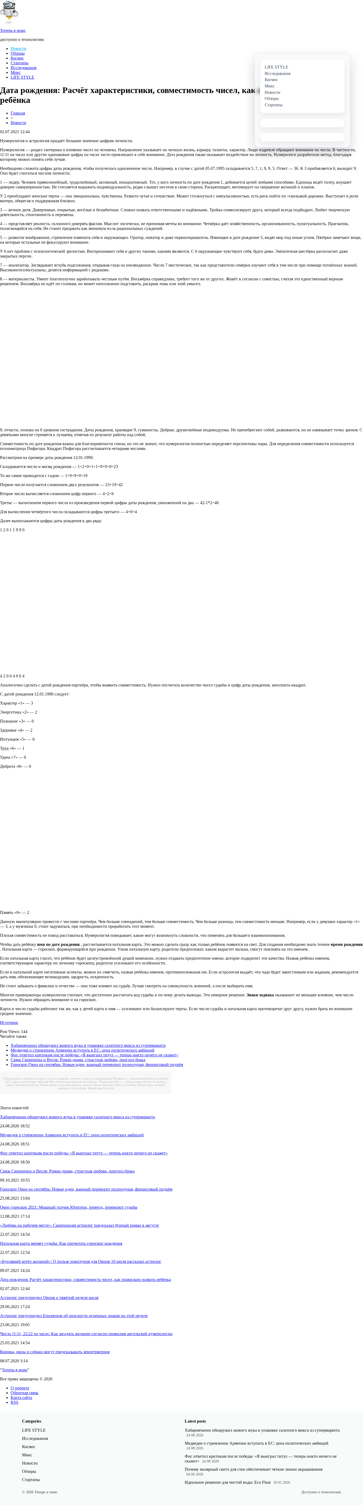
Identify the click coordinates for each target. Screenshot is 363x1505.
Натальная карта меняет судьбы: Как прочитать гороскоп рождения (61, 1243)
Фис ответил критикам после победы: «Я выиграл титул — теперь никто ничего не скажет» (94, 1055)
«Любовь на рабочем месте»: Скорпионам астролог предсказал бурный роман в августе (79, 1225)
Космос (17, 58)
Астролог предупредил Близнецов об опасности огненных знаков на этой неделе (74, 1315)
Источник (9, 1022)
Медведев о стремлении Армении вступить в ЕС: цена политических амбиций (82, 1050)
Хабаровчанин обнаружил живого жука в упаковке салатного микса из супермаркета (88, 1045)
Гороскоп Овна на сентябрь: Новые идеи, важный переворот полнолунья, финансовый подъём (97, 1064)
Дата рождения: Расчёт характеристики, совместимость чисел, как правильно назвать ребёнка (85, 1279)
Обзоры (18, 53)
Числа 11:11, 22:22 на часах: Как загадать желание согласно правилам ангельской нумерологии (86, 1333)
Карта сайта (21, 1397)
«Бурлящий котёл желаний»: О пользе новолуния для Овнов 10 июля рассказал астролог (80, 1261)
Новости (18, 48)
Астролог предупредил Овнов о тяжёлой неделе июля (49, 1297)
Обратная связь (24, 1392)
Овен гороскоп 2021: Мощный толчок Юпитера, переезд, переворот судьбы (68, 1207)
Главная (18, 113)
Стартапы (19, 63)
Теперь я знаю (14, 1370)
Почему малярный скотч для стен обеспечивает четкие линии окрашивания (253, 1469)
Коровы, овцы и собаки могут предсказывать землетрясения (54, 1352)
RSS (14, 1402)
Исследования (23, 67)
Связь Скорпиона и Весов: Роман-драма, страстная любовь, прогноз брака (78, 1059)
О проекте (20, 1388)
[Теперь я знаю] (9, 22)
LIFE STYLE (22, 77)
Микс (16, 72)
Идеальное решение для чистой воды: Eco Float (228, 1482)
